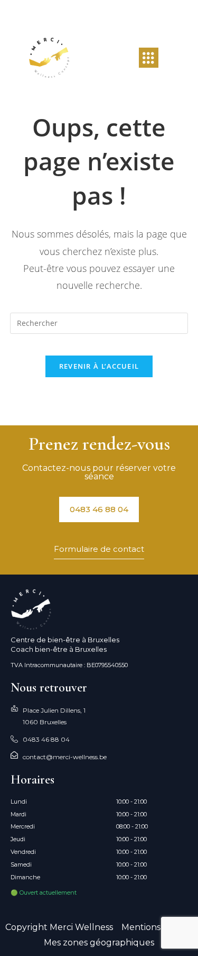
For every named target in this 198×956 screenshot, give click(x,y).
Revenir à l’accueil (99, 366)
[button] (148, 58)
